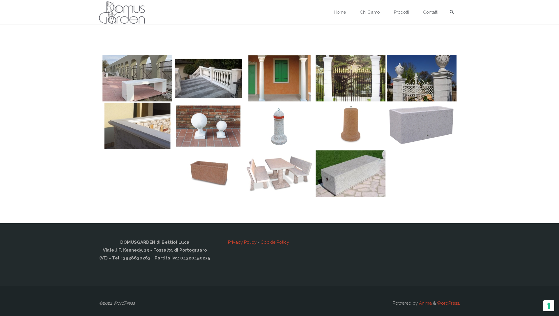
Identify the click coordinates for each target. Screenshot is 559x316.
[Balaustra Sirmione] (208, 78)
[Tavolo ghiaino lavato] (279, 173)
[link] (451, 12)
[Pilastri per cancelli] (350, 78)
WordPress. (448, 303)
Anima (425, 303)
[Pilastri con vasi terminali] (422, 78)
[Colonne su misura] (279, 78)
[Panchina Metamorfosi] (350, 173)
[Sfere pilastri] (208, 126)
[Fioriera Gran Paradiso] (208, 173)
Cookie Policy (275, 242)
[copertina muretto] (137, 126)
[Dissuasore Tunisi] (350, 126)
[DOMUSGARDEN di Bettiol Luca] (122, 12)
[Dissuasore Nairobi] (279, 126)
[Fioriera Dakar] (422, 126)
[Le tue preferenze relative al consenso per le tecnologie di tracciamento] (548, 305)
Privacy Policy (242, 242)
